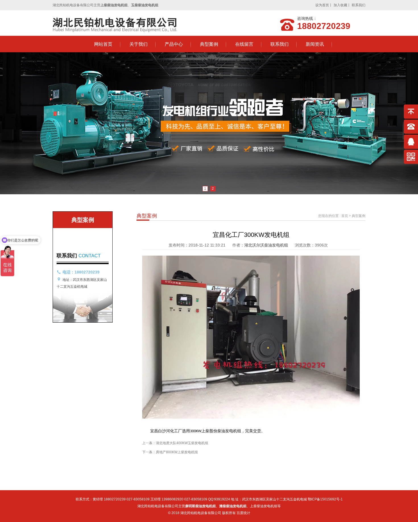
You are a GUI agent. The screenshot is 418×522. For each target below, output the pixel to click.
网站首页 (103, 44)
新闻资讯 (315, 44)
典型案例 (209, 44)
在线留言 (244, 44)
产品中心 (174, 44)
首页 (344, 216)
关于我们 (138, 44)
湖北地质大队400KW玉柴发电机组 (182, 443)
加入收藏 (340, 5)
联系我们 (358, 5)
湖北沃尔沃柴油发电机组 (266, 245)
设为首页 (322, 5)
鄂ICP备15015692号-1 (325, 499)
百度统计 (243, 513)
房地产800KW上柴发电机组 (177, 452)
